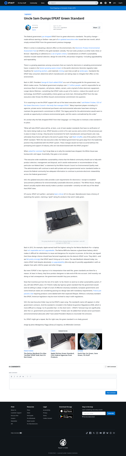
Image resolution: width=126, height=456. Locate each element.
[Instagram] (97, 433)
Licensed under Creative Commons (68, 453)
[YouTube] (101, 433)
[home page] (9, 2)
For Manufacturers (32, 424)
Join (114, 3)
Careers (13, 418)
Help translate (15, 433)
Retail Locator (31, 421)
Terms (45, 415)
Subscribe (111, 413)
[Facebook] (90, 433)
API (12, 424)
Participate (30, 415)
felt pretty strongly (33, 259)
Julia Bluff (35, 27)
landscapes (84, 71)
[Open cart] (110, 3)
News (28, 413)
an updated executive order (68, 39)
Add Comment (57, 29)
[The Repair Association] (114, 433)
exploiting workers (40, 71)
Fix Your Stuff (22, 3)
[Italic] (14, 376)
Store (42, 3)
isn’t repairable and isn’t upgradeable (40, 250)
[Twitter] (94, 433)
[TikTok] (87, 433)
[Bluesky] (107, 433)
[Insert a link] (20, 376)
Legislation (28, 14)
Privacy (45, 413)
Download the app (65, 407)
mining (61, 71)
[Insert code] (17, 376)
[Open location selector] (105, 3)
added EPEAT (58, 82)
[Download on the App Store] (66, 411)
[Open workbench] (101, 3)
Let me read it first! (89, 416)
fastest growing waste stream (50, 68)
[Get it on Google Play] (66, 416)
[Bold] (11, 376)
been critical (58, 194)
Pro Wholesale (31, 418)
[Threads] (111, 433)
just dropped (46, 36)
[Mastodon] (104, 433)
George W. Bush (47, 82)
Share (95, 28)
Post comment (111, 393)
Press (28, 410)
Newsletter (14, 421)
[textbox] (63, 384)
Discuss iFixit (14, 415)
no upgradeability (58, 262)
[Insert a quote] (23, 376)
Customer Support (16, 413)
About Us (13, 410)
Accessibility (46, 410)
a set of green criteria (59, 54)
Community (33, 3)
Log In (120, 3)
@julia (34, 30)
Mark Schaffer (77, 137)
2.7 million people (73, 85)
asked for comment (36, 151)
